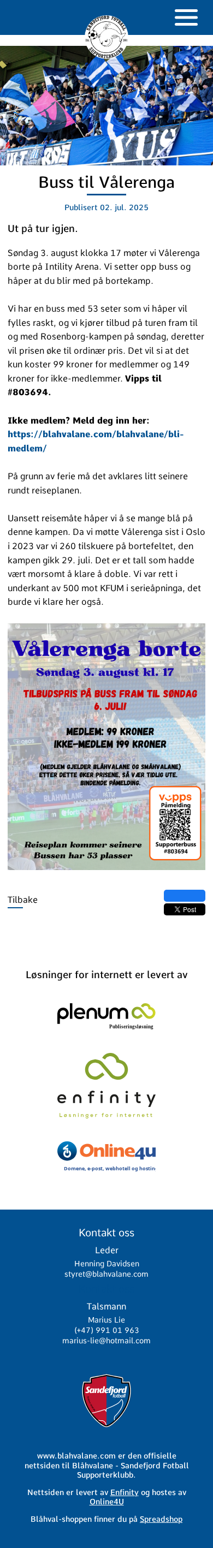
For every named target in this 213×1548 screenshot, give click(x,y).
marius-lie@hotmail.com (106, 1340)
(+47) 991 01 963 (106, 1330)
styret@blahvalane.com (106, 1274)
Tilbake (23, 900)
